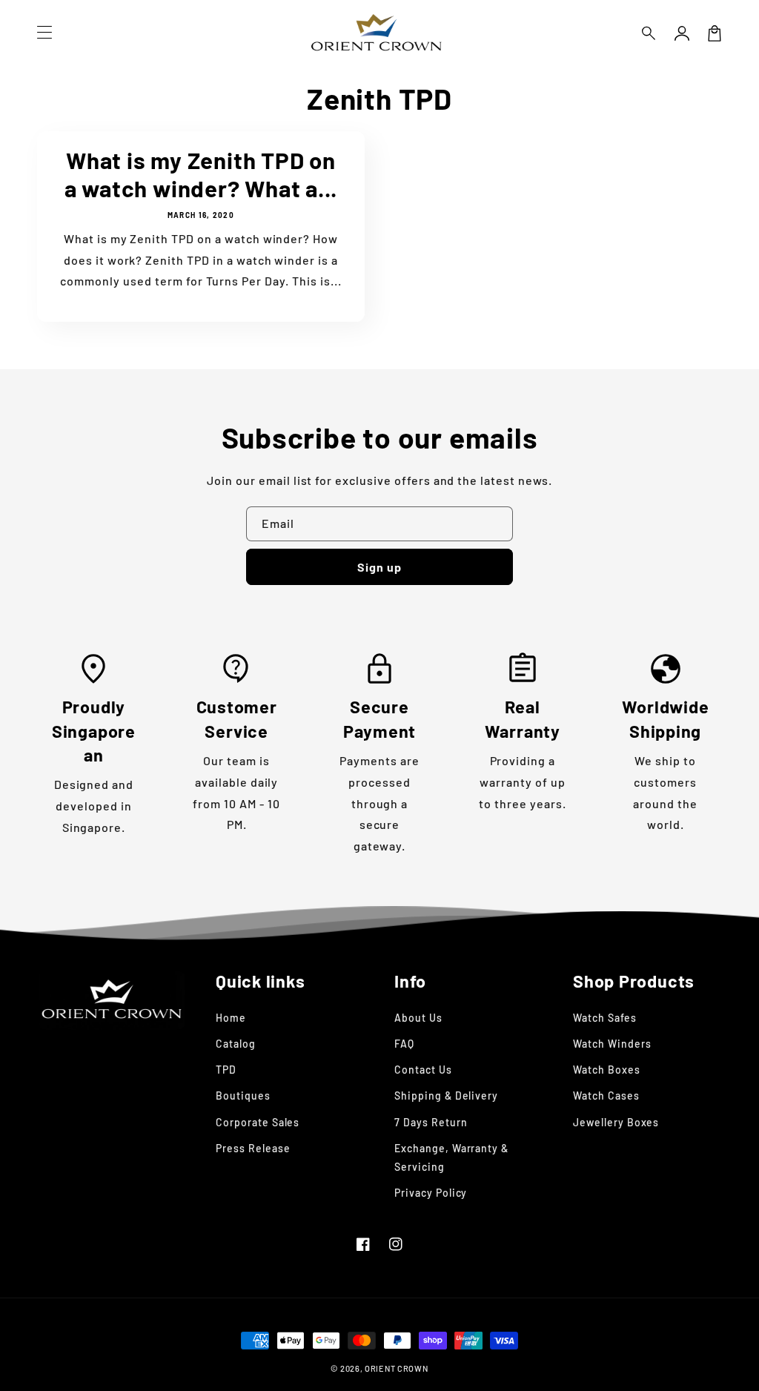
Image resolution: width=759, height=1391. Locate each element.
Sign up (379, 567)
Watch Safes (605, 1017)
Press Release (253, 1148)
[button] (649, 33)
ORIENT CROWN (396, 1368)
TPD (226, 1069)
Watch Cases (606, 1095)
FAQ (404, 1043)
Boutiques (243, 1095)
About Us (418, 1017)
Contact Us (423, 1069)
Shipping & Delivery (446, 1095)
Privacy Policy (430, 1192)
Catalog (236, 1043)
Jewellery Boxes (616, 1122)
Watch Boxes (606, 1069)
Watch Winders (612, 1043)
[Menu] (44, 33)
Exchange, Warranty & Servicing (451, 1157)
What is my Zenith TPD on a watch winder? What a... (201, 174)
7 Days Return (430, 1122)
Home (231, 1017)
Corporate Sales (257, 1122)
